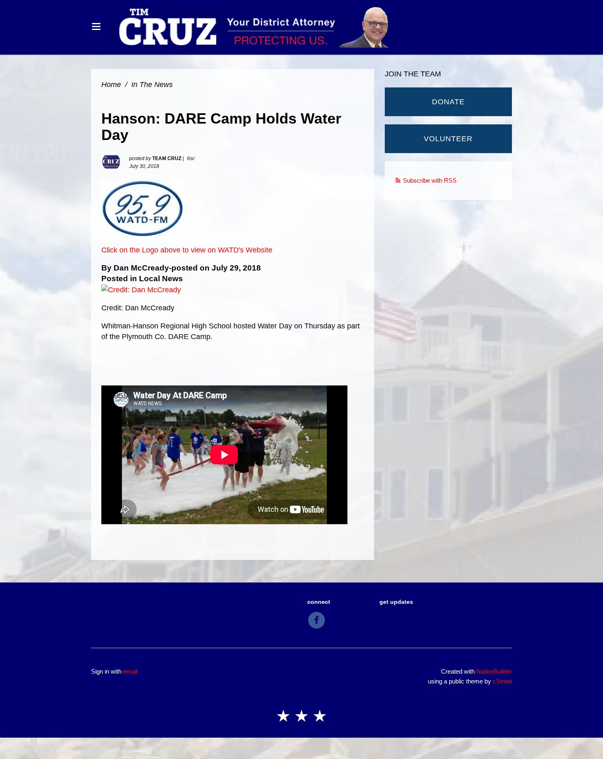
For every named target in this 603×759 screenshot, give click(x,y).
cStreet (502, 681)
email (130, 671)
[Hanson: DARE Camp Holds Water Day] (142, 208)
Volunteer (448, 139)
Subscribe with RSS (430, 180)
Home (111, 84)
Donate (448, 102)
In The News (152, 84)
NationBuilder (494, 671)
